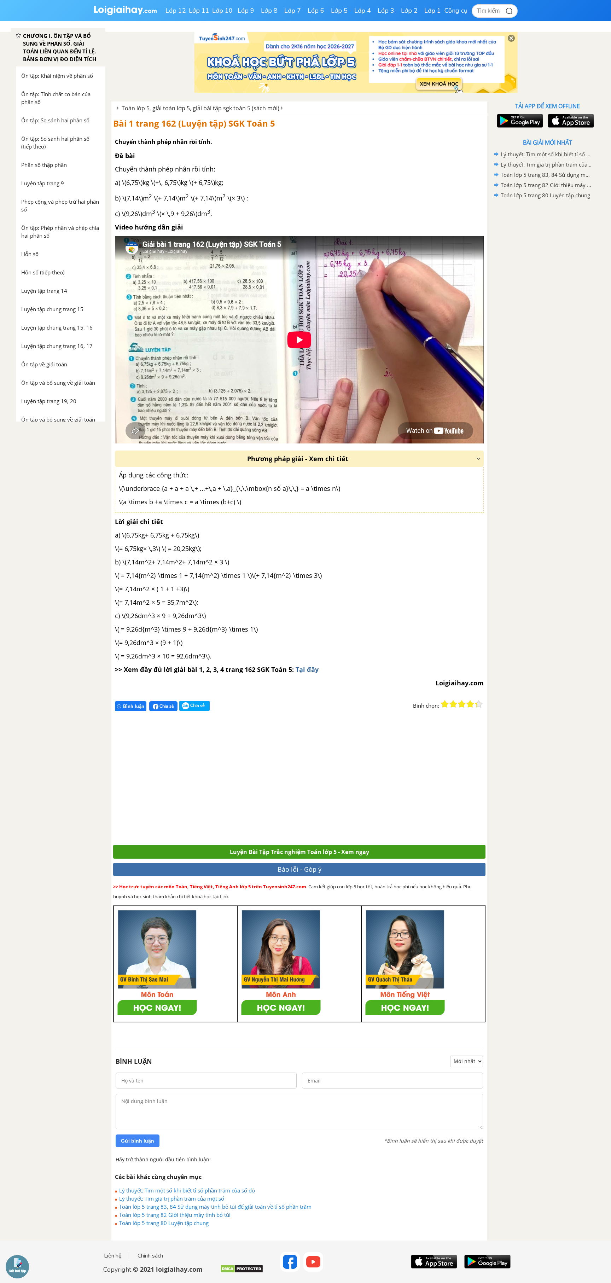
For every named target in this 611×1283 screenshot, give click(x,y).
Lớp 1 (432, 10)
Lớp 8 (269, 10)
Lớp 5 (339, 10)
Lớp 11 (199, 10)
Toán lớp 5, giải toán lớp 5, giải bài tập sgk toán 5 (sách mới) (200, 108)
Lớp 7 (292, 10)
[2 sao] (453, 704)
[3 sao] (462, 704)
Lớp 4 (362, 10)
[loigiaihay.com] (125, 13)
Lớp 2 (409, 10)
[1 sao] (445, 704)
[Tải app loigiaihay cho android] (519, 121)
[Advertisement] (216, 781)
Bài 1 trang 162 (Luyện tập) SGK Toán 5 (194, 123)
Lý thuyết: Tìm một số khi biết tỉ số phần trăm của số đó (187, 1190)
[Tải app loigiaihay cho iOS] (570, 121)
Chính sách (150, 1256)
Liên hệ (113, 1256)
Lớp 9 (246, 10)
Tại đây (307, 669)
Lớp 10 (222, 10)
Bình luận (133, 706)
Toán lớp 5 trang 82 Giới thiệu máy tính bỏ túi (175, 1214)
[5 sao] (479, 704)
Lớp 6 (316, 10)
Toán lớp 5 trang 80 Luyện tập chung (164, 1222)
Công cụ (455, 10)
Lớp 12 (175, 10)
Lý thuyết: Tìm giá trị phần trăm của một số (171, 1198)
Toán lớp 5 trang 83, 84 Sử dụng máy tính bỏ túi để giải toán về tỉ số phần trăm (215, 1206)
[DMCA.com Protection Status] (241, 1271)
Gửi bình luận (137, 1141)
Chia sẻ (166, 706)
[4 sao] (470, 704)
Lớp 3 (386, 10)
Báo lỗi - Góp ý (299, 869)
